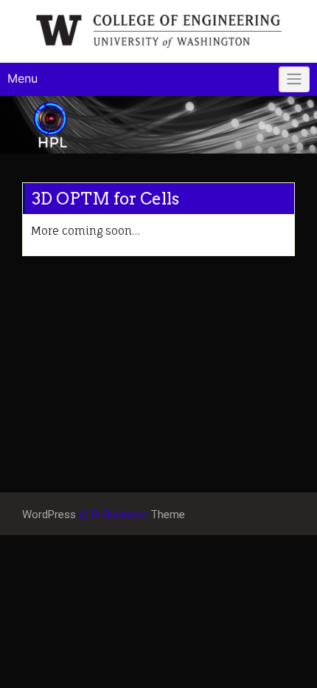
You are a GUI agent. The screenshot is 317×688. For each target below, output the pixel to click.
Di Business (117, 514)
